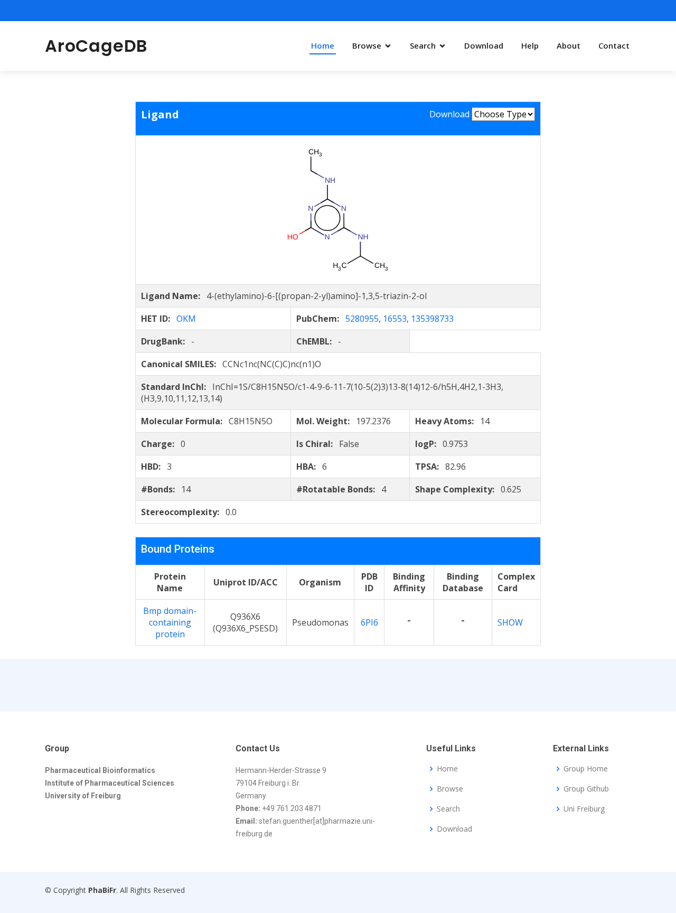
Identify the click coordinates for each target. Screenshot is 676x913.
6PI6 (369, 622)
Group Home (586, 768)
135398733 (432, 318)
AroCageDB (96, 46)
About (568, 45)
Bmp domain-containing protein (169, 622)
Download (483, 45)
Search (423, 45)
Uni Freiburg (584, 809)
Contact (614, 45)
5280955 (362, 318)
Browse (366, 45)
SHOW (510, 622)
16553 (395, 318)
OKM (186, 318)
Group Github (586, 789)
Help (530, 45)
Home (322, 45)
